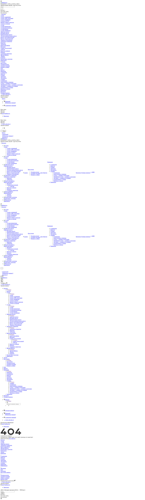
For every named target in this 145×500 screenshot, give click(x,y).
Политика (3, 471)
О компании (4, 456)
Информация (4, 465)
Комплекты (3, 450)
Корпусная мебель (14, 336)
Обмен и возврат (5, 478)
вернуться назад (5, 438)
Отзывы (3, 459)
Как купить (10, 361)
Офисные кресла (14, 317)
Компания (9, 372)
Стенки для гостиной (18, 341)
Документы (4, 461)
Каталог (9, 291)
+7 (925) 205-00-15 (5, 94)
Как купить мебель (5, 472)
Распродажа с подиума (6, 449)
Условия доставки (5, 476)
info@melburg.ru (6, 113)
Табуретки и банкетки (15, 329)
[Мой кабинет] (1, 270)
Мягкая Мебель (14, 350)
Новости (3, 457)
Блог (2, 469)
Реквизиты (3, 464)
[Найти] (2, 9)
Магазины (3, 468)
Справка (12, 383)
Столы (11, 295)
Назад (9, 289)
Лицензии (3, 460)
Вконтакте (6, 116)
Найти (2, 493)
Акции (2, 452)
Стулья (11, 307)
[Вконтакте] (4, 128)
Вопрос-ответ (4, 479)
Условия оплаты (5, 475)
